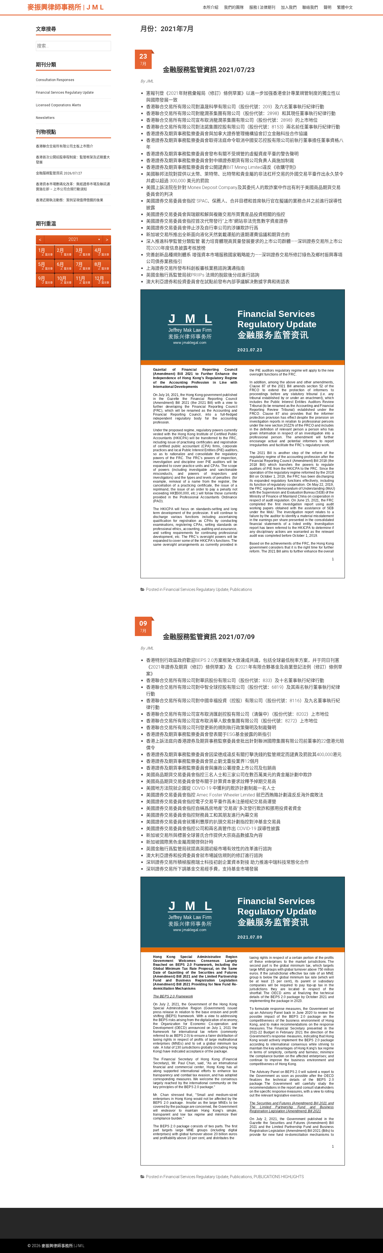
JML (149, 81)
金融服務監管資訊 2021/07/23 (209, 70)
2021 (73, 239)
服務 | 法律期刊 (262, 7)
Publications (241, 589)
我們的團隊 (234, 7)
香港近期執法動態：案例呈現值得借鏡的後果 (69, 200)
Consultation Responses (55, 80)
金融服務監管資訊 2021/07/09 (209, 637)
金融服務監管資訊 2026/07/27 (59, 173)
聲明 (327, 7)
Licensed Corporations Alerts (58, 105)
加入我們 (289, 7)
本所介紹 (210, 7)
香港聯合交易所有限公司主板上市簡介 (64, 146)
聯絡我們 (310, 7)
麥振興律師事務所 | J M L (65, 7)
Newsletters (45, 118)
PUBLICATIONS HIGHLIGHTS (279, 1176)
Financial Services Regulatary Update (195, 589)
